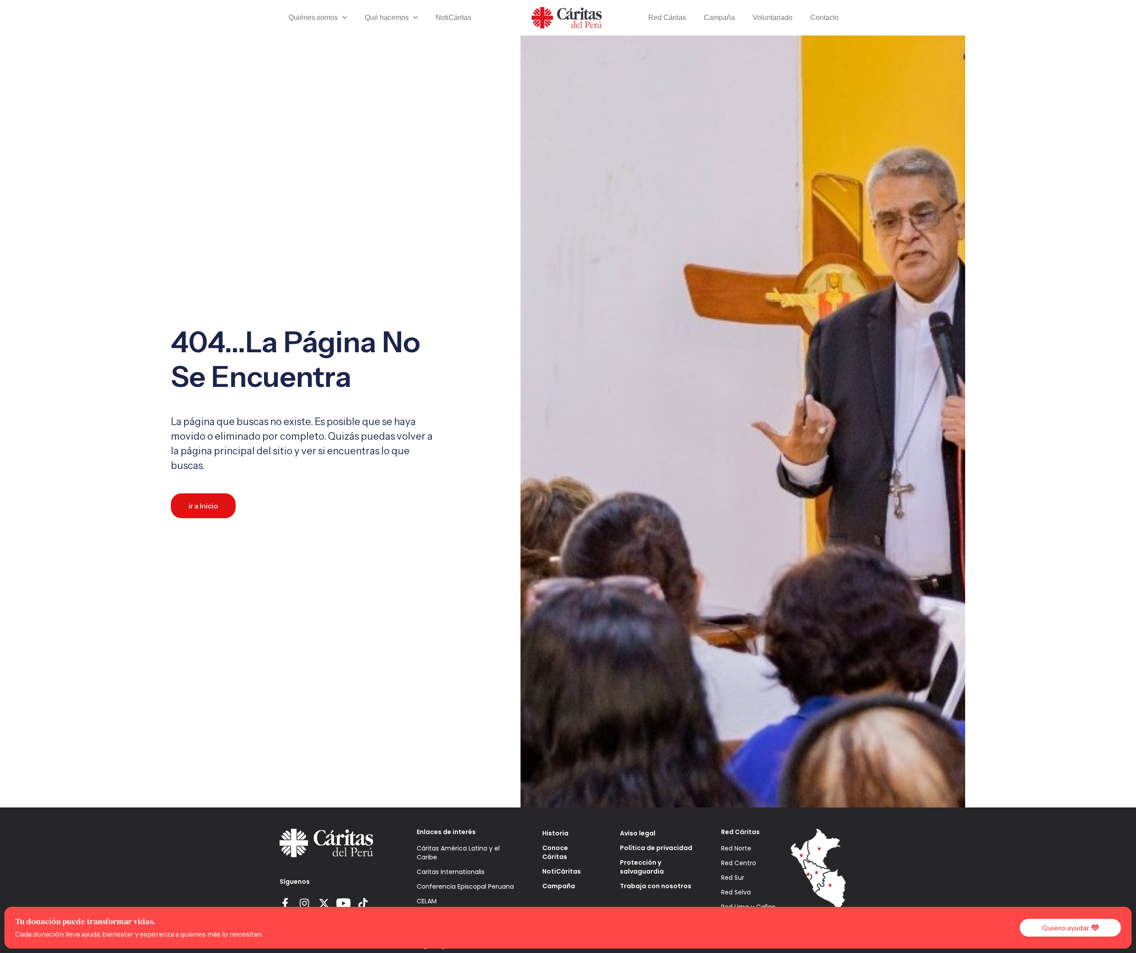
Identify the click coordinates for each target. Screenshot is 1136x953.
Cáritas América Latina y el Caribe (458, 853)
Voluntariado (773, 17)
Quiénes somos (313, 17)
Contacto (824, 17)
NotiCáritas (453, 17)
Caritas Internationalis (451, 871)
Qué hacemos (387, 17)
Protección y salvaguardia (642, 867)
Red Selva (736, 892)
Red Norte (736, 848)
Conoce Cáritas (555, 852)
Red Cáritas (667, 17)
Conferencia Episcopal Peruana (465, 886)
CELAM (427, 901)
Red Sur (732, 877)
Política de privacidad (656, 847)
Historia (555, 833)
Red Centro (738, 862)
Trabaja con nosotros (655, 886)
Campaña (719, 17)
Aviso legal (637, 833)
